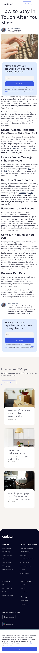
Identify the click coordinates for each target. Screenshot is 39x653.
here (28, 313)
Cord (29, 169)
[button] (36, 7)
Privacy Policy (27, 643)
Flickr (30, 193)
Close (19, 649)
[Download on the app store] (11, 617)
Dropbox (22, 193)
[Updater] (8, 4)
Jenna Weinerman (15, 28)
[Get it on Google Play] (11, 624)
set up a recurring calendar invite (23, 148)
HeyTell (4, 171)
